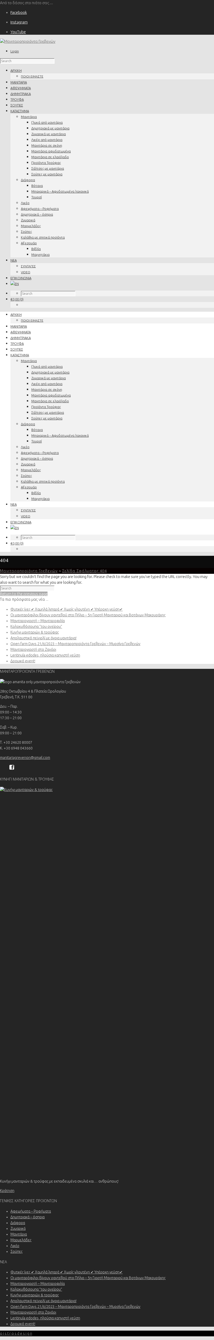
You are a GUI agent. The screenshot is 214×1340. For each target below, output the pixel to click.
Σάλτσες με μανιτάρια (47, 168)
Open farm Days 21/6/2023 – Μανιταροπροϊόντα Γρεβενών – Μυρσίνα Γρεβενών (75, 644)
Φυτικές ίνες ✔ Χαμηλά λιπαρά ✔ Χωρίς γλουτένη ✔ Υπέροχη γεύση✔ (66, 609)
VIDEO (25, 272)
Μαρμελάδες (31, 226)
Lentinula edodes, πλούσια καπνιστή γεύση (45, 655)
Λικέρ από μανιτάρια (46, 139)
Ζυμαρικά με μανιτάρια (48, 134)
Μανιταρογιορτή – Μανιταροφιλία (37, 621)
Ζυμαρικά (28, 220)
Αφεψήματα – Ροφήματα (40, 208)
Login (14, 51)
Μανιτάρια (29, 117)
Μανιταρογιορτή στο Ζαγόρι (33, 649)
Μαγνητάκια (40, 254)
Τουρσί (36, 197)
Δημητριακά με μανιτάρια (50, 128)
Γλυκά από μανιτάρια (47, 122)
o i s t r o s (16, 1333)
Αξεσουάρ (29, 243)
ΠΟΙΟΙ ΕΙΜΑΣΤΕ (32, 76)
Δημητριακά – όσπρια (37, 214)
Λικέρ (25, 203)
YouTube (18, 31)
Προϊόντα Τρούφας (46, 162)
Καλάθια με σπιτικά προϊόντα (43, 237)
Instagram (19, 22)
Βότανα (37, 185)
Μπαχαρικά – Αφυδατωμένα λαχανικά (60, 191)
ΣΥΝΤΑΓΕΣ (28, 266)
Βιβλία (36, 249)
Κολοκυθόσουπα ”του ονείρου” (36, 626)
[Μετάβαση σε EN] (14, 284)
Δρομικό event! (22, 661)
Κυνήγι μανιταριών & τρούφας (34, 632)
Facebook (18, 12)
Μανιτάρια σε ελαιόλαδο (50, 157)
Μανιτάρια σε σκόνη (46, 145)
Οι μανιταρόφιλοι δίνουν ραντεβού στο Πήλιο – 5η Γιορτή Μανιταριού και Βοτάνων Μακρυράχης (87, 615)
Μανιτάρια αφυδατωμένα (51, 151)
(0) (16, 299)
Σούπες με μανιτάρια (46, 174)
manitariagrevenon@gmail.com (25, 757)
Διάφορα (28, 180)
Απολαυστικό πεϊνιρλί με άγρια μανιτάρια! (43, 638)
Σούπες (26, 231)
